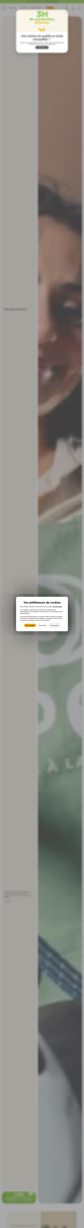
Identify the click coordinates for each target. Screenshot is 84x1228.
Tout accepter (30, 625)
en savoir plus (57, 607)
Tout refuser (42, 625)
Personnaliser (54, 625)
